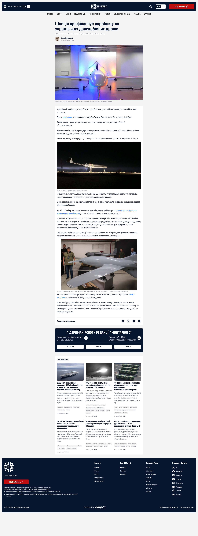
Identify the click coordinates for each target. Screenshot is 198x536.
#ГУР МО (117, 446)
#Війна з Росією (132, 443)
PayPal (99, 347)
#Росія (108, 410)
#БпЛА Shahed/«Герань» (120, 443)
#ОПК (87, 33)
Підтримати (180, 6)
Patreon (70, 347)
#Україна (96, 33)
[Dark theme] (28, 6)
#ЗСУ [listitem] (148, 467)
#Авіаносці (60, 407)
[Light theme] (25, 6)
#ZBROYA (95, 405)
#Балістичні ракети (90, 407)
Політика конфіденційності (169, 507)
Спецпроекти (94, 14)
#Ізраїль (110, 443)
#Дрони (69, 33)
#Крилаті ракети (90, 410)
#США (63, 410)
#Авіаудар (88, 443)
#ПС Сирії (96, 446)
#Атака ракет (102, 405)
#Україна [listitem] (149, 478)
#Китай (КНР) (133, 407)
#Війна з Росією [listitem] (151, 485)
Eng (163, 6)
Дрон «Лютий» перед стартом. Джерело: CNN (72, 191)
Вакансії (147, 14)
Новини (50, 14)
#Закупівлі (81, 33)
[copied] (86, 338)
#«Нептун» (88, 405)
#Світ (91, 33)
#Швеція (102, 33)
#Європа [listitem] (149, 488)
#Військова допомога (61, 33)
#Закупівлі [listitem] (149, 471)
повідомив (67, 117)
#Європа (75, 33)
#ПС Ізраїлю (89, 446)
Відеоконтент (80, 14)
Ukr (158, 6)
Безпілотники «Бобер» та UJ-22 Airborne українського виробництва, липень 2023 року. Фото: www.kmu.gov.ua (92, 291)
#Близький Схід (68, 407)
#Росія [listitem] (148, 491)
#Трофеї (68, 448)
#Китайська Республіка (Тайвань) (123, 410)
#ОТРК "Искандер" (100, 410)
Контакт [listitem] (123, 471)
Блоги (68, 14)
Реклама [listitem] (123, 467)
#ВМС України (100, 407)
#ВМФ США (76, 407)
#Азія (116, 407)
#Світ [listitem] (148, 481)
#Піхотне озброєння (71, 445)
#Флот (67, 410)
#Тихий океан (118, 412)
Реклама (137, 14)
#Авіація (95, 443)
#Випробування (61, 445)
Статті (59, 14)
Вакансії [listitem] (123, 474)
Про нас (107, 14)
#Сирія (105, 446)
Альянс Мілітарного (122, 14)
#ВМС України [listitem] (151, 474)
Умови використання (187, 507)
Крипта (128, 347)
